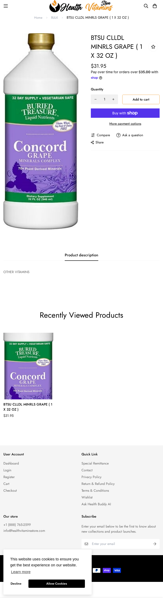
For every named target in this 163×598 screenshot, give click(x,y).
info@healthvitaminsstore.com (24, 530)
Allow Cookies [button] (56, 583)
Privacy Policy (91, 476)
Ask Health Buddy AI (96, 504)
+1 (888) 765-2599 (17, 524)
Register (9, 476)
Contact (87, 470)
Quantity (97, 89)
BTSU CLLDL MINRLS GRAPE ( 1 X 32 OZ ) (27, 407)
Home (38, 17)
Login (7, 470)
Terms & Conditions (95, 490)
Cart (6, 483)
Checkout (10, 490)
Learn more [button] (21, 572)
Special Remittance (95, 463)
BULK (54, 17)
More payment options (125, 123)
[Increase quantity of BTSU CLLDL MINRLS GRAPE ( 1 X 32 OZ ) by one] (113, 99)
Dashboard (11, 463)
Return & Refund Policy (98, 483)
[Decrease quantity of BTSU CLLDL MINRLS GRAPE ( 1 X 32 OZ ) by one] (95, 99)
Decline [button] (16, 583)
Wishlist (87, 497)
